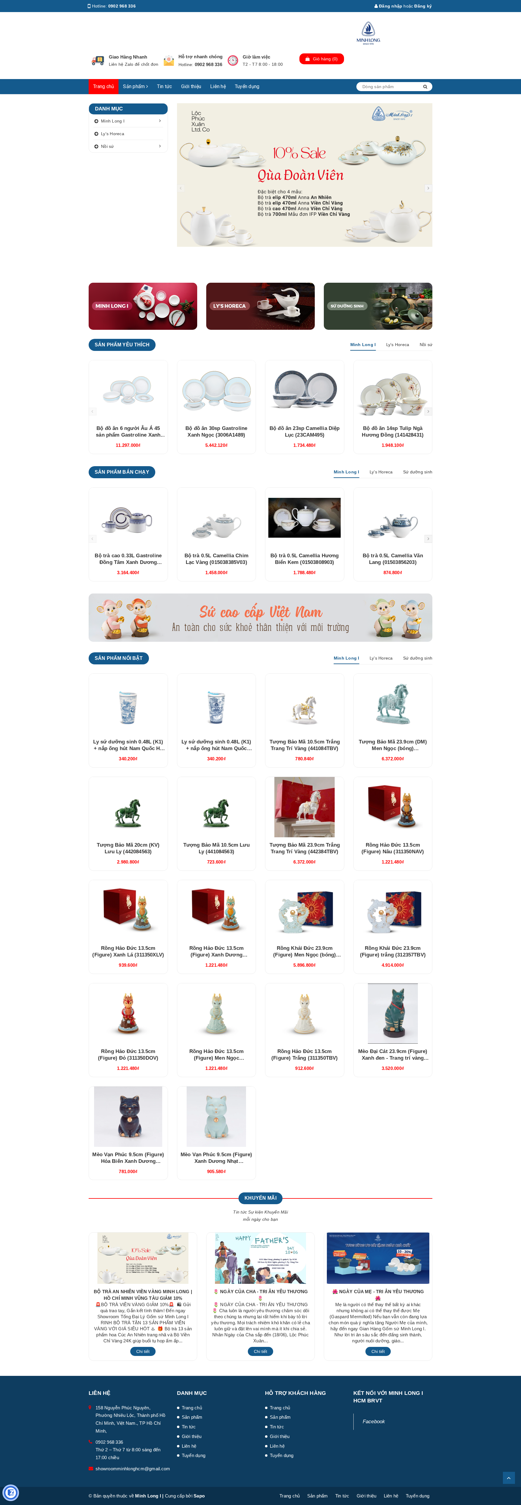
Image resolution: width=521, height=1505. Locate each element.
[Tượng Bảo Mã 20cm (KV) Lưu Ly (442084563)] (128, 807)
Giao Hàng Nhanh (128, 56)
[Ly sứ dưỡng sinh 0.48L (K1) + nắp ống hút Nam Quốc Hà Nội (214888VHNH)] (128, 704)
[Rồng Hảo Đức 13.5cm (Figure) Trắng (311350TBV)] (304, 1013)
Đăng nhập (390, 6)
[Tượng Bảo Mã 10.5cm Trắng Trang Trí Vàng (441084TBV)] (304, 704)
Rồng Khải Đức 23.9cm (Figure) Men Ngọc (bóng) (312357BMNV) (304, 954)
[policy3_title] (233, 60)
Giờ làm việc (256, 56)
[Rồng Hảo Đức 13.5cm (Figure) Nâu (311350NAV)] (393, 807)
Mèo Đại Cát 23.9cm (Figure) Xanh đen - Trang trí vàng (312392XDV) (393, 1058)
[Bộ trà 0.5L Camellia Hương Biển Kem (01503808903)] (304, 518)
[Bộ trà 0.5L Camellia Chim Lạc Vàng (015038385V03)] (216, 518)
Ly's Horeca (112, 133)
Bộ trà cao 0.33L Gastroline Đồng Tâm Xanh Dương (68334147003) (128, 562)
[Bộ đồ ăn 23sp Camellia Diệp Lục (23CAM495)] (304, 390)
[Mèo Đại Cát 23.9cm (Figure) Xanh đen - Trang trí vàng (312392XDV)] (393, 1013)
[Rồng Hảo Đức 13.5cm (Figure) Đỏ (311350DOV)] (128, 1013)
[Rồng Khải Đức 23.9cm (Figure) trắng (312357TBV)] (393, 910)
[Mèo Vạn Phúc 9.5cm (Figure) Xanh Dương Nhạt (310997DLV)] (216, 1117)
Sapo (199, 1495)
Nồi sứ (107, 146)
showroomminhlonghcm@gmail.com (133, 1468)
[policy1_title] (97, 60)
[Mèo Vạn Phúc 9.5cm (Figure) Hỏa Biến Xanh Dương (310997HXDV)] (128, 1117)
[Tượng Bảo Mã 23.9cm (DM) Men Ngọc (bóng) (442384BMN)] (393, 704)
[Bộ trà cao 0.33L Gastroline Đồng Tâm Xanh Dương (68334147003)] (128, 518)
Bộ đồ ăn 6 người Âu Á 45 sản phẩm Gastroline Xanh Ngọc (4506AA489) (128, 434)
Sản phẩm (134, 86)
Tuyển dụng (247, 86)
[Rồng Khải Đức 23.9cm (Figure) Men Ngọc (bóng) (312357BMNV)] (304, 910)
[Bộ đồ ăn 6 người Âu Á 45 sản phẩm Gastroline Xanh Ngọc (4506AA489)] (128, 390)
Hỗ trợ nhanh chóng (200, 56)
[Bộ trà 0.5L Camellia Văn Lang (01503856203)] (393, 518)
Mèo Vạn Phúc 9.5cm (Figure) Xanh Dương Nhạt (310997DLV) (216, 1161)
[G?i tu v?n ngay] (10, 1492)
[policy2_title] (169, 61)
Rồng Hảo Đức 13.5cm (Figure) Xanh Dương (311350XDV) (216, 954)
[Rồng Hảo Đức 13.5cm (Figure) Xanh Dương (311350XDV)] (216, 910)
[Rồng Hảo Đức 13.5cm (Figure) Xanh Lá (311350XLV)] (128, 910)
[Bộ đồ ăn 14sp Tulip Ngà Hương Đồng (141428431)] (393, 390)
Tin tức (164, 86)
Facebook (374, 1421)
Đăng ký (423, 6)
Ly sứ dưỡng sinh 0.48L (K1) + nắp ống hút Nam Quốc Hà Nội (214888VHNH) (128, 748)
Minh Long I (113, 121)
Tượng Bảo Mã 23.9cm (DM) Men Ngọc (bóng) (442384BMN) (393, 748)
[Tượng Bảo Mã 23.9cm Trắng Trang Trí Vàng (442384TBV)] (304, 807)
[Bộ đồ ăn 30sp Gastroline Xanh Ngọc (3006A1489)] (216, 390)
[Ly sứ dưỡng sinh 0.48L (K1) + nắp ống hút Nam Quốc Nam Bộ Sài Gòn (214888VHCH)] (216, 704)
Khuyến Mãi (260, 1198)
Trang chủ (103, 86)
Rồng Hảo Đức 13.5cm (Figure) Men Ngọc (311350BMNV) (216, 1058)
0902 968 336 (122, 6)
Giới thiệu (191, 86)
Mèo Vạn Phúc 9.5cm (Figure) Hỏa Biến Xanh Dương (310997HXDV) (128, 1161)
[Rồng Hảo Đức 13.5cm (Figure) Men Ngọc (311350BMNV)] (216, 1013)
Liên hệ (218, 86)
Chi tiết (143, 1351)
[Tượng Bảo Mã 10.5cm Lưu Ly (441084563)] (216, 807)
